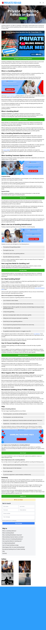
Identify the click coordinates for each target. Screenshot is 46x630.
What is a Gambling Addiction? (9, 530)
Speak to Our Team (23, 119)
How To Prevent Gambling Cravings (10, 545)
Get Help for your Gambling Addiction (23, 58)
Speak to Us (23, 496)
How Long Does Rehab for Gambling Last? (12, 541)
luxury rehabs (6, 150)
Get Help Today (23, 270)
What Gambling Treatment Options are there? (12, 537)
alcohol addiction (11, 96)
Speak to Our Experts (23, 355)
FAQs (3, 551)
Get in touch (23, 18)
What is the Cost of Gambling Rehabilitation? (12, 539)
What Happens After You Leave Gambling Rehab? (13, 547)
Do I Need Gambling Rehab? (8, 543)
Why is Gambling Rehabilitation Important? (12, 535)
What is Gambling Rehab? (8, 532)
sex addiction (37, 333)
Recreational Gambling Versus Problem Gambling (13, 549)
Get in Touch (23, 198)
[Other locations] (40, 2)
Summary (4, 553)
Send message (18, 523)
